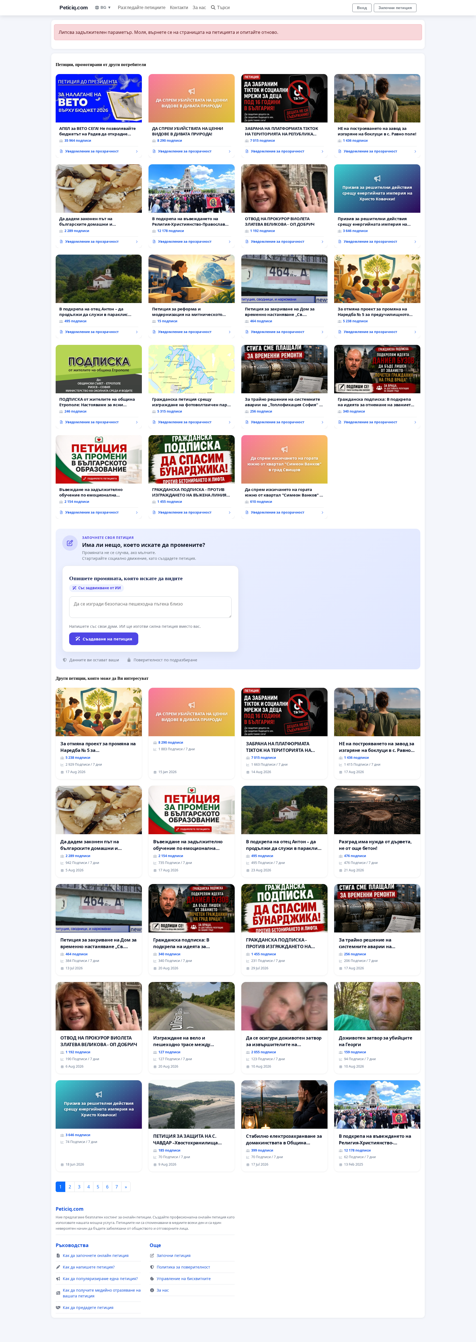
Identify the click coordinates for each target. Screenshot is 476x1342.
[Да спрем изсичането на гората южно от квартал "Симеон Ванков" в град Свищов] (284, 477)
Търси (223, 7)
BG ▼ (106, 7)
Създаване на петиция (107, 639)
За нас (199, 7)
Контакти (179, 7)
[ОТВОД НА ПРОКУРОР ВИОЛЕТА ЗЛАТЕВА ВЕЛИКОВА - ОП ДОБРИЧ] (284, 206)
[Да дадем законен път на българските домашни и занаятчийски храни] (99, 206)
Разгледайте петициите (142, 7)
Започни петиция (395, 8)
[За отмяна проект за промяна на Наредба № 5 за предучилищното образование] (377, 296)
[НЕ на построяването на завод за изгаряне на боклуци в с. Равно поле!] (377, 116)
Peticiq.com (74, 7)
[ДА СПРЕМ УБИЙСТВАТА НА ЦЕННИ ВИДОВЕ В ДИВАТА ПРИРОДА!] (191, 116)
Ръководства (72, 1245)
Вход (362, 8)
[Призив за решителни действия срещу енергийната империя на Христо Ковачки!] (377, 206)
